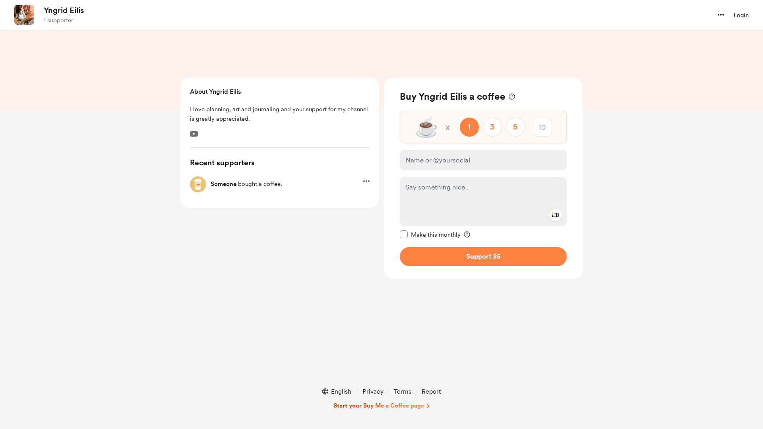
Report (431, 391)
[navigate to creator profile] (24, 15)
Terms (402, 391)
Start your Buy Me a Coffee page (378, 405)
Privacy (372, 391)
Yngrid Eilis (64, 10)
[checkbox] (430, 234)
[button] (721, 14)
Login (741, 15)
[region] (483, 178)
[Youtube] (194, 134)
